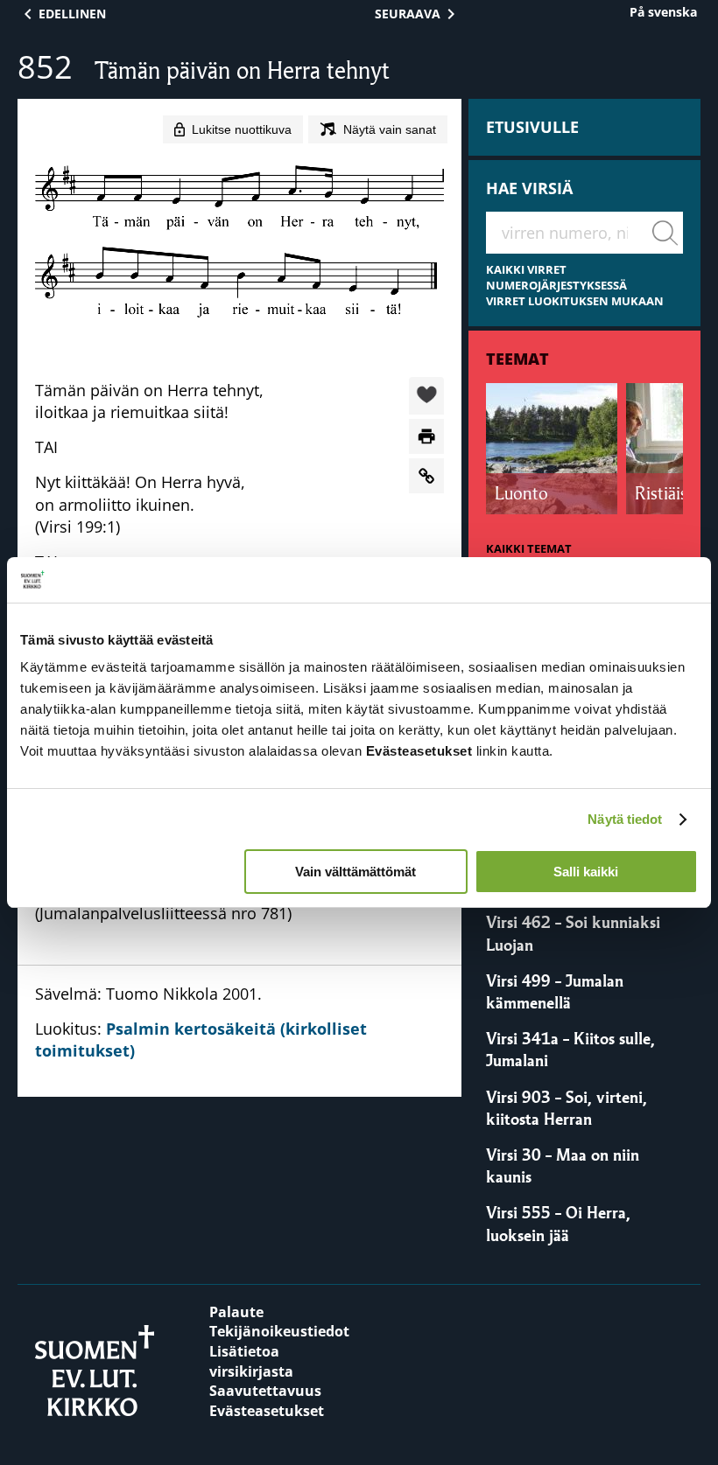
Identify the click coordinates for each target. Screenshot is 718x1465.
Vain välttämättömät (355, 871)
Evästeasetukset (266, 1410)
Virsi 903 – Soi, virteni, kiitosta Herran (566, 1107)
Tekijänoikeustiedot (279, 1331)
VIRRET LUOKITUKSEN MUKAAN (575, 301)
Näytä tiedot (625, 819)
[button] (426, 397)
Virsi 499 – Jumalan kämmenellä (554, 991)
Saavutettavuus (265, 1390)
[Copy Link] (426, 475)
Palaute (236, 1312)
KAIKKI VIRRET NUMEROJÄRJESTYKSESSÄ (556, 277)
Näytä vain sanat (389, 129)
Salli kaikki (585, 871)
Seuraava (407, 13)
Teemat (517, 358)
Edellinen (72, 13)
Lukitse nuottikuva (242, 129)
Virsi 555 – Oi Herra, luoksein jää (558, 1223)
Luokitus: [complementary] (201, 1022)
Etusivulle (532, 126)
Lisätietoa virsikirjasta (251, 1361)
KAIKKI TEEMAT (529, 548)
